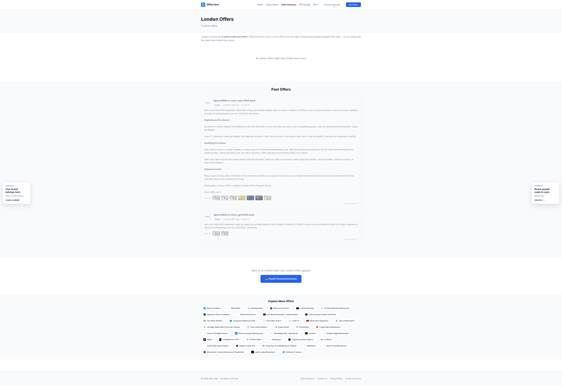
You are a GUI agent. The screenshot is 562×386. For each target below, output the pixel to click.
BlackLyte (277, 339)
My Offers (353, 5)
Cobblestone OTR (231, 339)
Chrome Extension (332, 5)
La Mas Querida (307, 308)
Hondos (313, 333)
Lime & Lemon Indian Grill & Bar (323, 314)
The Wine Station (215, 321)
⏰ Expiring (304, 4)
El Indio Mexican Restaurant (337, 308)
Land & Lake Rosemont (266, 352)
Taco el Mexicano (347, 321)
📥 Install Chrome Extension (281, 278)
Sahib (210, 339)
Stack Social (284, 327)
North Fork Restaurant (337, 346)
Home (260, 4)
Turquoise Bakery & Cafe (245, 321)
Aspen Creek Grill (248, 346)
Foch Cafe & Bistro (259, 327)
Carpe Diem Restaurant (330, 327)
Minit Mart (236, 308)
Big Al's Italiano (214, 308)
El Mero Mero (256, 339)
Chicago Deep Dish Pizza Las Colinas (224, 327)
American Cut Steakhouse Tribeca (282, 346)
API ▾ (315, 4)
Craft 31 (296, 321)
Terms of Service (353, 378)
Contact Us (322, 378)
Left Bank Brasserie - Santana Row (283, 314)
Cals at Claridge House (218, 333)
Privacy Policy (336, 378)
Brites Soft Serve (249, 314)
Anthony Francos (294, 352)
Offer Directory (288, 4)
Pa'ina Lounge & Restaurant (251, 333)
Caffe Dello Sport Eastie (218, 346)
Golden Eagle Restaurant (338, 333)
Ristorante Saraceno (320, 321)
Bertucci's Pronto (282, 308)
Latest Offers (272, 4)
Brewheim (304, 327)
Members (312, 346)
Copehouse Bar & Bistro (303, 339)
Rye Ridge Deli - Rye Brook (286, 333)
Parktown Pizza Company (219, 314)
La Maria (328, 339)
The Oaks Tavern (274, 321)
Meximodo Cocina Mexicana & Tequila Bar (226, 352)
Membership (257, 308)
